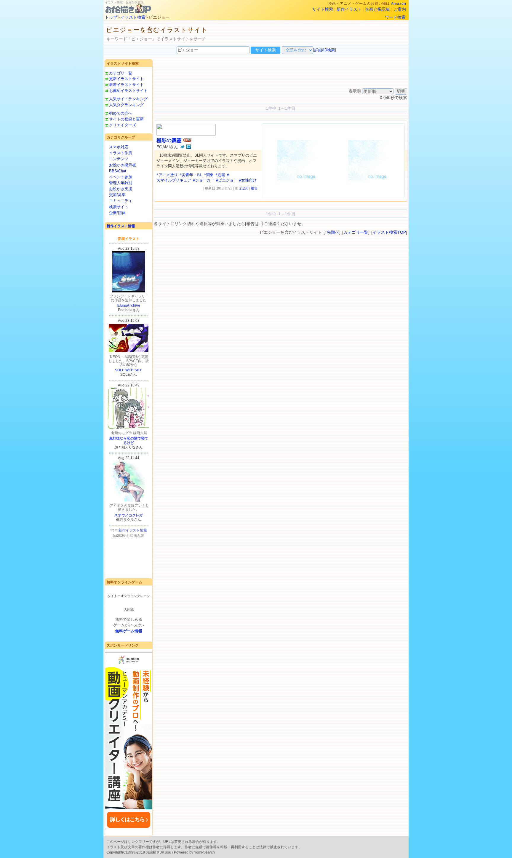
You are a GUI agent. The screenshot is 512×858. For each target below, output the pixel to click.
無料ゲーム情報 (128, 631)
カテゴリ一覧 (120, 73)
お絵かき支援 (120, 189)
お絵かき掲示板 (122, 165)
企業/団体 (117, 213)
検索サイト (118, 207)
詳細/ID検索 (324, 50)
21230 (243, 188)
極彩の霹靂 (169, 140)
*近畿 (220, 175)
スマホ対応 (118, 147)
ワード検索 (395, 17)
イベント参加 (120, 177)
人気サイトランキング (128, 99)
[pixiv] (188, 146)
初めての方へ (120, 113)
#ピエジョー (226, 180)
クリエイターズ (122, 125)
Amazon (398, 3)
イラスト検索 (133, 17)
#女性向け (248, 180)
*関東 (209, 175)
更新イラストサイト (126, 79)
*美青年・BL (191, 175)
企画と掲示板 (377, 9)
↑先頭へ (332, 232)
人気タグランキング (126, 105)
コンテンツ (118, 159)
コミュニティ (120, 200)
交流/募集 (117, 194)
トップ (111, 17)
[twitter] (182, 146)
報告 (254, 188)
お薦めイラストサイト (128, 90)
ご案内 (399, 9)
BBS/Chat (117, 171)
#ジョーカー (203, 180)
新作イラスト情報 (121, 226)
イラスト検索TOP (389, 232)
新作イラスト (349, 9)
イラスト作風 (120, 153)
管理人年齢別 (120, 183)
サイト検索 (322, 9)
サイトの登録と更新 (126, 119)
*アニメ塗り (167, 175)
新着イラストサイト (126, 84)
